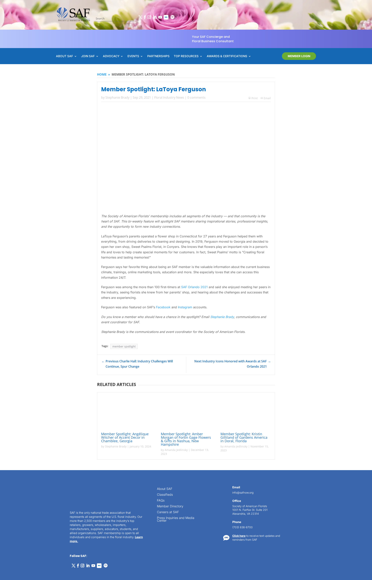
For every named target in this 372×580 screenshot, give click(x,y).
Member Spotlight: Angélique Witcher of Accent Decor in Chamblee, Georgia (125, 437)
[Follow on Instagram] (149, 17)
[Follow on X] (140, 17)
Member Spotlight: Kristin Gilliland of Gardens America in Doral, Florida (243, 437)
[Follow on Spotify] (172, 17)
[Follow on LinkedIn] (154, 17)
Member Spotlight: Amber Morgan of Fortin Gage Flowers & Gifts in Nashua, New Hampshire (186, 439)
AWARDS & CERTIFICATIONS (227, 56)
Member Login (299, 56)
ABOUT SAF (64, 56)
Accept (16, 566)
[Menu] (345, 439)
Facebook (163, 307)
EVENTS (133, 56)
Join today (344, 521)
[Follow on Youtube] (160, 17)
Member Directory (170, 506)
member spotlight (124, 346)
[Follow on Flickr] (166, 17)
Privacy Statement (41, 572)
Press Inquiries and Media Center (175, 519)
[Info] (338, 439)
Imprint (58, 572)
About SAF (164, 489)
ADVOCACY (111, 56)
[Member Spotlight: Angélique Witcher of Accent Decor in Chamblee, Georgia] (126, 412)
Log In (355, 458)
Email (267, 98)
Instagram (185, 307)
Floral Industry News (169, 97)
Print (253, 98)
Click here (238, 535)
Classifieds (165, 494)
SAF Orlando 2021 (194, 287)
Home (102, 74)
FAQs (160, 500)
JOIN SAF (88, 56)
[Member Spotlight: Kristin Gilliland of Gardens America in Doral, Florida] (245, 412)
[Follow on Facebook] (144, 17)
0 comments (196, 97)
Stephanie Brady (117, 97)
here (332, 497)
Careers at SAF (168, 512)
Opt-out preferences (17, 572)
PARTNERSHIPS (158, 56)
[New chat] (352, 439)
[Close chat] (360, 439)
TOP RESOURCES (186, 56)
